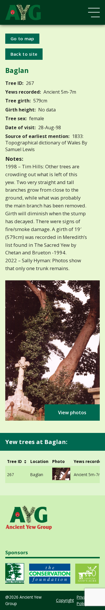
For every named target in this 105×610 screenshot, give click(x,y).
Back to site (24, 54)
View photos (72, 412)
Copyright (65, 600)
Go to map (22, 38)
